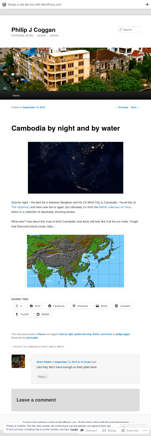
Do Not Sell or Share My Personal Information (103, 422)
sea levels (106, 334)
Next (135, 107)
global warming (83, 334)
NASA (96, 334)
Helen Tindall (44, 362)
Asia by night (66, 334)
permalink (32, 337)
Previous (121, 107)
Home (16, 95)
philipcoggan (123, 334)
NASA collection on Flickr (115, 207)
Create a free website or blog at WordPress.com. (50, 422)
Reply (42, 376)
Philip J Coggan (33, 29)
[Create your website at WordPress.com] (75, 4)
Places (41, 334)
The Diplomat (20, 207)
